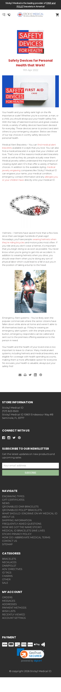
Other (6, 579)
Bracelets (9, 559)
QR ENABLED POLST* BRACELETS (22, 510)
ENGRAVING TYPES (13, 496)
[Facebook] (3, 437)
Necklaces (9, 562)
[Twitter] (30, 375)
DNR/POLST (9, 565)
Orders (7, 597)
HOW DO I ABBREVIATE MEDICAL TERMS (26, 537)
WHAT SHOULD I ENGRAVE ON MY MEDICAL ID (29, 513)
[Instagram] (8, 437)
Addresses (9, 604)
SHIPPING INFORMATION (17, 520)
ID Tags (6, 572)
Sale (5, 583)
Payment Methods (14, 607)
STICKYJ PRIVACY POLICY (16, 534)
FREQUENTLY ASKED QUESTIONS (21, 523)
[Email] (20, 375)
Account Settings (14, 618)
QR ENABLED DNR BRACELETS (20, 506)
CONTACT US (9, 541)
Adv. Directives (12, 569)
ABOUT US (8, 517)
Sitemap (7, 544)
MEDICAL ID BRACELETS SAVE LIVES (23, 530)
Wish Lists (8, 611)
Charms (7, 576)
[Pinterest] (40, 375)
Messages (8, 601)
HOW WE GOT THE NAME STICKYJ (22, 527)
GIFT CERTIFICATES (13, 499)
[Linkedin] (35, 375)
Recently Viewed (13, 614)
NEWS (6, 503)
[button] (31, 25)
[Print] (25, 375)
